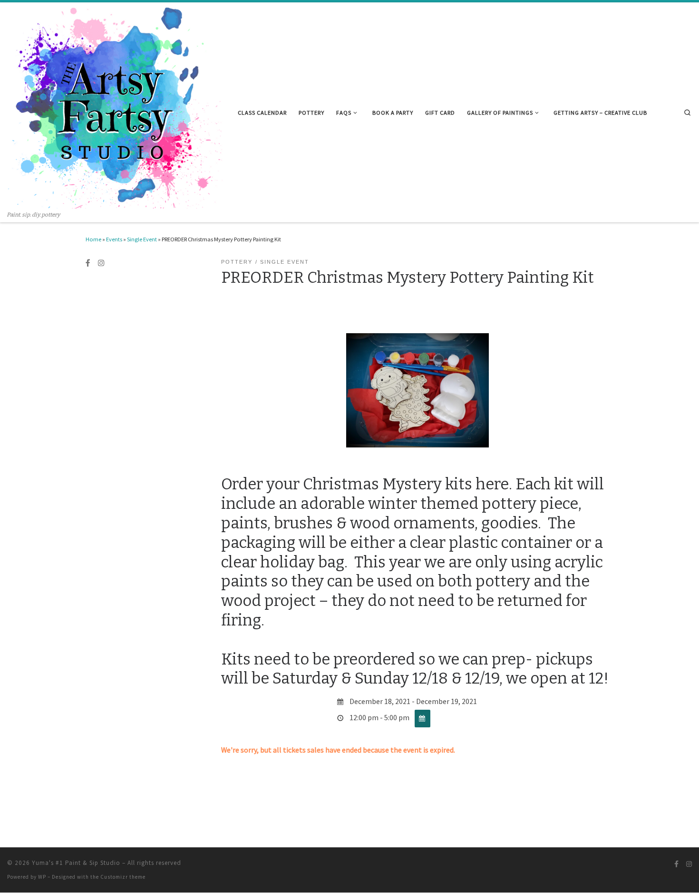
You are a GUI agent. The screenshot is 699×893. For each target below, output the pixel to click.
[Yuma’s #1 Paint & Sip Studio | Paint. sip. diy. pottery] (115, 107)
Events (114, 239)
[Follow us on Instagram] (101, 263)
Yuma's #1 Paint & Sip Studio (76, 863)
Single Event (142, 239)
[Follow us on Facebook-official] (88, 263)
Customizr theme (123, 876)
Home (93, 239)
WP (42, 876)
